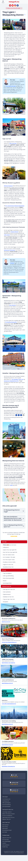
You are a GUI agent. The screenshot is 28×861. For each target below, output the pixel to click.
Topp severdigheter (7, 573)
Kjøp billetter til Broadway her (8, 766)
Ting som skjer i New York (9, 599)
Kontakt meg (5, 846)
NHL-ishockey (5, 826)
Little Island (7, 234)
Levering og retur (5, 801)
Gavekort (4, 843)
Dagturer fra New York (8, 564)
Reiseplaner (5, 601)
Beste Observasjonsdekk (8, 578)
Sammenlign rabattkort (7, 812)
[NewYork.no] (14, 1)
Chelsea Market (14, 231)
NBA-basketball (5, 824)
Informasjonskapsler (6, 806)
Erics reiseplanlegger (6, 841)
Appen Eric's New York (6, 837)
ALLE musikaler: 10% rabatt (9, 557)
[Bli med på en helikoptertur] (14, 610)
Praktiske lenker (5, 835)
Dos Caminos (12, 305)
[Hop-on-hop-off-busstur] (14, 630)
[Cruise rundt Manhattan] (14, 671)
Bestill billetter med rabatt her (8, 662)
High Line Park (13, 143)
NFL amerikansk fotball (6, 830)
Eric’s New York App (11, 86)
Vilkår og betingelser (6, 802)
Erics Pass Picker (5, 839)
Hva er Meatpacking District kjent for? (13, 526)
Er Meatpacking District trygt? (12, 511)
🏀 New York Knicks (9, 545)
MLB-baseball (5, 828)
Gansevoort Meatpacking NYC (11, 381)
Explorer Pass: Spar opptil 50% (9, 549)
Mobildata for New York (8, 596)
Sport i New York (6, 822)
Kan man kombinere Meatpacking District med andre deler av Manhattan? (13, 518)
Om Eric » (22, 80)
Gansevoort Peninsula (9, 250)
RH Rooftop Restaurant (11, 322)
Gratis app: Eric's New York (9, 589)
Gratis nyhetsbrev (7, 592)
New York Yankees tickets (8, 554)
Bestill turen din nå (6, 621)
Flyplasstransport (7, 594)
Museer (4, 580)
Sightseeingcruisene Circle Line (8, 817)
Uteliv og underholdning (8, 575)
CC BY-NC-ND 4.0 (20, 852)
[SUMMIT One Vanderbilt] (14, 651)
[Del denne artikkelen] (24, 14)
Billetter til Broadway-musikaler (8, 813)
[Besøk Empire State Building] (14, 712)
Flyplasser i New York (6, 819)
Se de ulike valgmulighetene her (9, 703)
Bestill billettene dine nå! (7, 683)
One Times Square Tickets (9, 559)
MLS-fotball (4, 832)
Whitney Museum (8, 185)
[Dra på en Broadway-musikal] (14, 753)
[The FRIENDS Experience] (14, 733)
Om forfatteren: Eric (6, 799)
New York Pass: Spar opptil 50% (10, 552)
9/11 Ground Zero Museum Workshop (14, 205)
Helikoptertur (6, 547)
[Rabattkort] (14, 692)
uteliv (11, 485)
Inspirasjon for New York (7, 809)
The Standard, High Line (17, 379)
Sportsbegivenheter (7, 583)
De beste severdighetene (7, 815)
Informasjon (5, 796)
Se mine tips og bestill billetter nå (9, 642)
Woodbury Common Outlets (9, 562)
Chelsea (12, 263)
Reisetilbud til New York (8, 567)
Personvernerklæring (6, 804)
